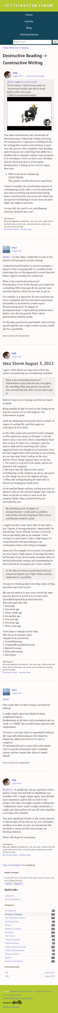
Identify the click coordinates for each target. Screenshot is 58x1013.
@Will (6, 256)
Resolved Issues (12, 943)
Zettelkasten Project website (21, 991)
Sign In (6, 865)
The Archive (10, 936)
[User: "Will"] (7, 74)
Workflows (9, 932)
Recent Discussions (13, 899)
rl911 (14, 247)
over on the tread (28, 81)
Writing (8, 925)
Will (15, 73)
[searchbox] (32, 42)
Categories (9, 896)
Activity (29, 21)
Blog (29, 27)
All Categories (10, 910)
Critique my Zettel (12, 954)
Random (8, 957)
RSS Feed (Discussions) (12, 995)
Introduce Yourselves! (14, 961)
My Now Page (26, 229)
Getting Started (29, 34)
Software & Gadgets (13, 929)
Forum (29, 14)
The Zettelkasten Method (15, 918)
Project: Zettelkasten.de (14, 950)
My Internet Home (11, 229)
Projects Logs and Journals (15, 947)
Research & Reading (36, 76)
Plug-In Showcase (13, 939)
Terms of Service (11, 1007)
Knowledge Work (12, 921)
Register (17, 865)
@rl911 (11, 81)
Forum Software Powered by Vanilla (12, 1002)
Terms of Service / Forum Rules (18, 998)
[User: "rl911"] (6, 249)
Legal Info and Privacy (43, 991)
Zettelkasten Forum (29, 5)
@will (6, 699)
